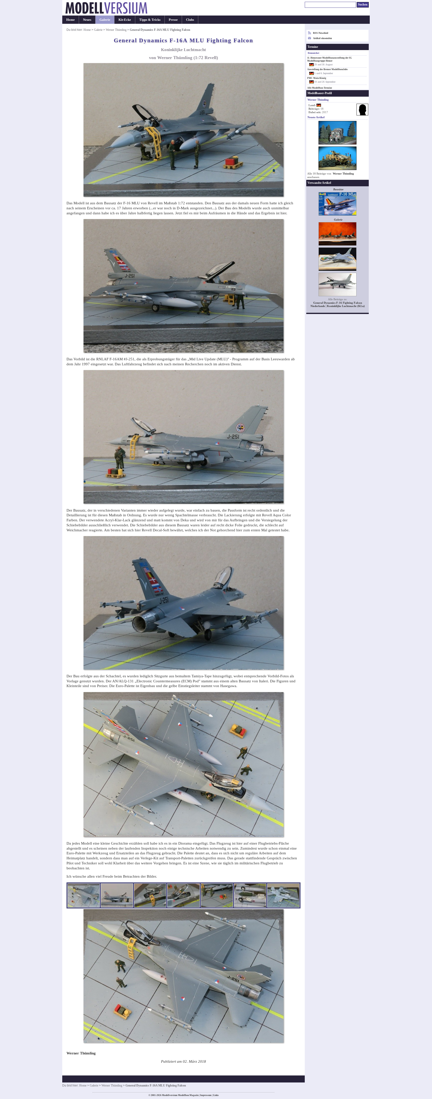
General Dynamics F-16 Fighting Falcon (337, 302)
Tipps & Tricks (149, 20)
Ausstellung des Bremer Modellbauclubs (327, 69)
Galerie (105, 20)
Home (70, 20)
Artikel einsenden (322, 38)
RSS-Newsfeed (320, 33)
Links (216, 1095)
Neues (87, 20)
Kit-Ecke (124, 20)
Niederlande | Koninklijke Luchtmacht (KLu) (337, 306)
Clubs (190, 20)
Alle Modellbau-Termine (319, 88)
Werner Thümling (116, 30)
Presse (173, 20)
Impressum (206, 1095)
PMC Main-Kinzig (316, 78)
